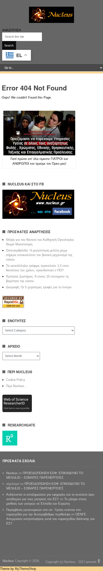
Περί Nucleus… (16, 386)
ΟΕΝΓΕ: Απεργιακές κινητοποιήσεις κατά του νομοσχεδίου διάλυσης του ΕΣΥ (50, 519)
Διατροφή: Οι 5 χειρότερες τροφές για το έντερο (38, 287)
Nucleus (11, 473)
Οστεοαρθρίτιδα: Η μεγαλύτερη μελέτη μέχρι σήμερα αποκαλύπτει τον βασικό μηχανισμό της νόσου (39, 255)
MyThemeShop (25, 569)
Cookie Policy (15, 380)
